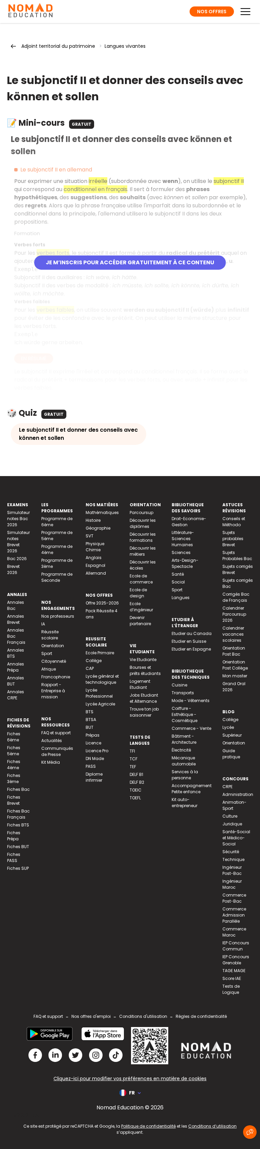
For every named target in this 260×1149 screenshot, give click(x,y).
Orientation (52, 646)
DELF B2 (137, 782)
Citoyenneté (53, 661)
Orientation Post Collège (235, 665)
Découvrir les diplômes (143, 523)
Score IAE (231, 978)
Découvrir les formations (143, 537)
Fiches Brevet (13, 800)
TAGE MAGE (233, 970)
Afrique (48, 669)
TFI (132, 751)
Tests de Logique (231, 989)
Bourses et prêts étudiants (145, 670)
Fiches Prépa (13, 836)
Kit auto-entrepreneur (184, 802)
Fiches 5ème (13, 751)
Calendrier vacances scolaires (233, 634)
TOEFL (135, 798)
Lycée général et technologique (102, 679)
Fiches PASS (13, 857)
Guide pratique (231, 754)
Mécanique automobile (184, 761)
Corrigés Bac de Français (236, 597)
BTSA (91, 719)
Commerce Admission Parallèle (234, 915)
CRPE (227, 786)
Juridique (232, 824)
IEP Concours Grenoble (235, 960)
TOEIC (136, 790)
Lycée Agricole (100, 704)
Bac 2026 (17, 558)
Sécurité (230, 852)
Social (178, 582)
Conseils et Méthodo (233, 522)
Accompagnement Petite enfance (192, 789)
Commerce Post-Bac (234, 898)
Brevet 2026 (13, 569)
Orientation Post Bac (233, 651)
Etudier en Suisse (189, 641)
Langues (181, 597)
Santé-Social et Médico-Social (236, 838)
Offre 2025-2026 (102, 603)
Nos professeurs (57, 616)
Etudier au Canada (192, 633)
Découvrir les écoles (143, 565)
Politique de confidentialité (148, 1126)
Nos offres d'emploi (91, 1016)
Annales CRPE (15, 695)
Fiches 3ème (13, 778)
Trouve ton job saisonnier (144, 712)
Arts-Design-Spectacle (185, 563)
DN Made (95, 758)
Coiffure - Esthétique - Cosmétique (184, 714)
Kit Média (50, 762)
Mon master (234, 676)
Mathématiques (102, 512)
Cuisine (179, 685)
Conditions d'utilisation (143, 1016)
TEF (133, 767)
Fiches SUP (18, 868)
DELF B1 (136, 774)
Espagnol (95, 565)
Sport (46, 653)
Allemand (96, 573)
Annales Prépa (15, 667)
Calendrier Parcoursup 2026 (234, 614)
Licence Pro (97, 751)
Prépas (93, 735)
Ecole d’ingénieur (141, 607)
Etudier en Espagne (191, 649)
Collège (94, 660)
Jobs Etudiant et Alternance (144, 698)
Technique (233, 859)
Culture (229, 816)
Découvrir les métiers (143, 551)
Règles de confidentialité (201, 1016)
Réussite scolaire (50, 635)
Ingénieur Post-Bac (232, 870)
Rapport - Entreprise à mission (53, 691)
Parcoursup (141, 512)
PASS (91, 766)
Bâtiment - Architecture (184, 739)
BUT (89, 727)
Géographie (98, 528)
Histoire (93, 520)
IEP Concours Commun (235, 946)
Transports (183, 693)
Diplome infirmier (94, 777)
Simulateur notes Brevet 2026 (18, 542)
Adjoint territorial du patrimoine (58, 46)
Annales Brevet (15, 619)
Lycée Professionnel (99, 693)
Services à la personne (185, 775)
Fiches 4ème (13, 765)
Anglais (94, 557)
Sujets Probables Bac (237, 555)
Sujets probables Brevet (232, 539)
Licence (93, 743)
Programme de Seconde (56, 577)
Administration (237, 794)
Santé (178, 574)
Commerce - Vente (191, 728)
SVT (89, 536)
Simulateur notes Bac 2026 (18, 519)
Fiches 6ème (13, 737)
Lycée (228, 727)
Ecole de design (138, 593)
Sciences (181, 552)
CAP (90, 668)
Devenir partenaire (140, 621)
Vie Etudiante (143, 659)
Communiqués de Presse (57, 751)
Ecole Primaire (100, 653)
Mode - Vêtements (191, 700)
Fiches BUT (18, 846)
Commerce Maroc (234, 932)
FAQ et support (56, 733)
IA (43, 624)
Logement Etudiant (140, 684)
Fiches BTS (18, 825)
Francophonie (55, 677)
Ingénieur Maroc (232, 884)
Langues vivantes (125, 46)
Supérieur (232, 735)
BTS (89, 712)
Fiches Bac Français (18, 814)
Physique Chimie (95, 547)
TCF (133, 759)
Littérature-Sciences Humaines (183, 539)
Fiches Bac (18, 789)
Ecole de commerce (141, 579)
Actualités (51, 740)
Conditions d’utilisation (212, 1126)
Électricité (181, 750)
